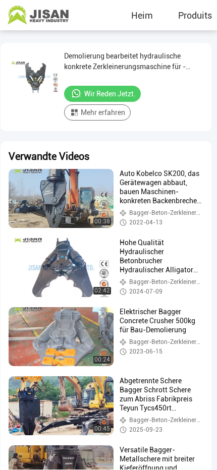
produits (195, 15)
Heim (142, 15)
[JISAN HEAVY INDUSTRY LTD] (38, 15)
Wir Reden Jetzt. (110, 94)
